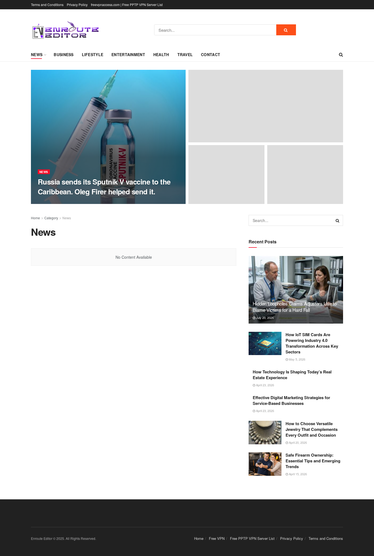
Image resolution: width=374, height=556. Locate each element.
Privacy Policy (77, 4)
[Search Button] (286, 29)
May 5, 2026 (296, 359)
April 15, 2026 (297, 474)
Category (51, 217)
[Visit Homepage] (65, 30)
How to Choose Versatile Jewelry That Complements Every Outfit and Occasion (312, 429)
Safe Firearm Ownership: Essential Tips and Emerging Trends (313, 460)
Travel (185, 54)
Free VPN (217, 538)
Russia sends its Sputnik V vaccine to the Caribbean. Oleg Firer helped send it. (104, 186)
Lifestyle (92, 54)
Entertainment (128, 54)
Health (161, 54)
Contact (210, 54)
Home (35, 217)
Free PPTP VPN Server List (252, 538)
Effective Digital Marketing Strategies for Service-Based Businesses (291, 400)
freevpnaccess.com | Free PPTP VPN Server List (127, 4)
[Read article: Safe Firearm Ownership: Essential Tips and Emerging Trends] (265, 464)
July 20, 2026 (264, 317)
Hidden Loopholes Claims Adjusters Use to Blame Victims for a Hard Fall (294, 306)
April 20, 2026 (297, 442)
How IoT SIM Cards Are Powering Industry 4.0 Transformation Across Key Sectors (312, 343)
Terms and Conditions (47, 4)
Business (63, 54)
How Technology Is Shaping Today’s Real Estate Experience (292, 375)
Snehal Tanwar (55, 202)
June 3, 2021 (83, 202)
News (36, 54)
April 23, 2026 (264, 385)
